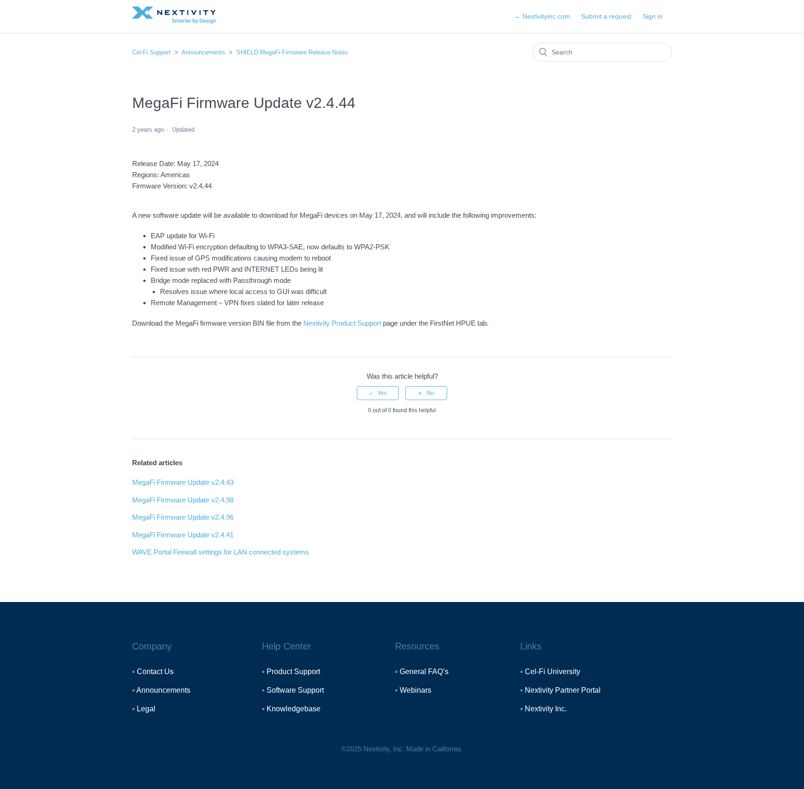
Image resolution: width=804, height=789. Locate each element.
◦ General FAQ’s (422, 671)
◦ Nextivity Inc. (543, 709)
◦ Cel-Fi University (550, 671)
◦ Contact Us (153, 671)
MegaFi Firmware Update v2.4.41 (183, 535)
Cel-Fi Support (152, 52)
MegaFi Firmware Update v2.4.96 (183, 517)
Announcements (203, 52)
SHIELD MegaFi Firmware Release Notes (292, 52)
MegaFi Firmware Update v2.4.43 (183, 482)
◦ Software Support (293, 690)
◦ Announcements (161, 690)
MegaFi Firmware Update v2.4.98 (183, 500)
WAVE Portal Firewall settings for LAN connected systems (220, 552)
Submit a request (606, 16)
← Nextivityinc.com (542, 16)
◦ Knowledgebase (291, 709)
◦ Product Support (291, 671)
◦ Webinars (413, 690)
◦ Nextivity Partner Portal (560, 690)
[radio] (378, 393)
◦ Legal (143, 709)
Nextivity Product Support (342, 323)
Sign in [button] (653, 16)
